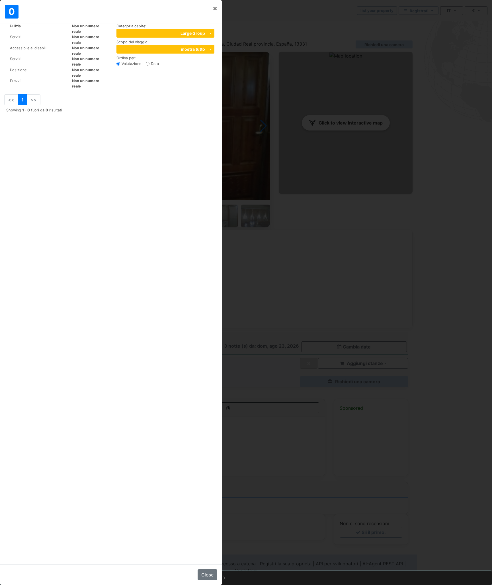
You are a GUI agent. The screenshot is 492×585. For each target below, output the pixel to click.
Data (155, 64)
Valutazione (131, 64)
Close (207, 575)
